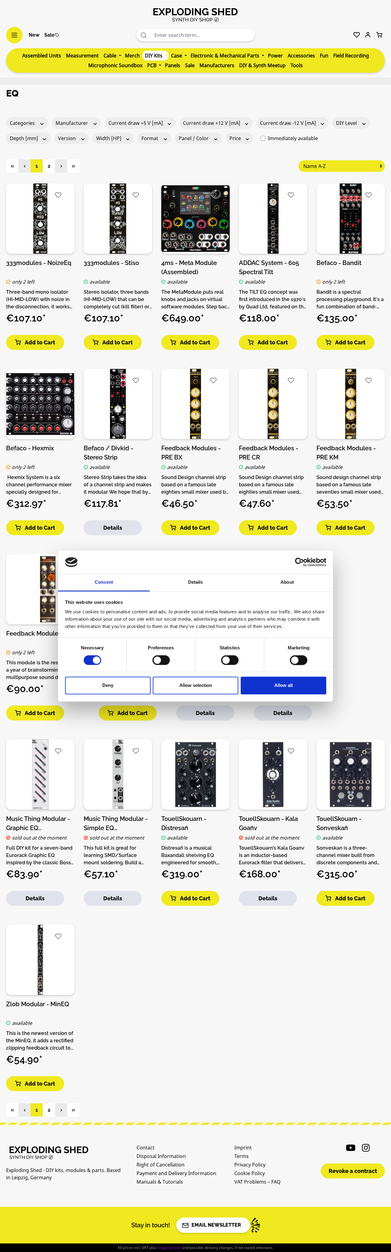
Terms (241, 1156)
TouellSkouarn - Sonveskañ (338, 823)
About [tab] (287, 582)
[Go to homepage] (195, 14)
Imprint (243, 1147)
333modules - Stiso (111, 263)
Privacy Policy (249, 1164)
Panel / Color (194, 138)
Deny (107, 685)
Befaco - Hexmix (30, 448)
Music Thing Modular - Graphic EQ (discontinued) (38, 823)
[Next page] (61, 165)
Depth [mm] (24, 138)
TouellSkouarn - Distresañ (183, 823)
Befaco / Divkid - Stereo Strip (108, 452)
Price (235, 138)
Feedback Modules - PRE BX (191, 452)
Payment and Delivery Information (176, 1173)
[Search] (144, 35)
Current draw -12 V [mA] (288, 123)
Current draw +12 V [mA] (212, 123)
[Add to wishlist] (58, 195)
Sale (49, 35)
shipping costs (169, 1247)
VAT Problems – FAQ (257, 1181)
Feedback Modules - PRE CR (268, 452)
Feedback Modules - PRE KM (346, 452)
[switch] (161, 660)
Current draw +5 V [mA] (136, 123)
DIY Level (347, 123)
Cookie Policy (249, 1173)
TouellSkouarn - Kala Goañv (268, 823)
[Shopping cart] (379, 35)
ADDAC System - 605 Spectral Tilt (269, 267)
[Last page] (73, 165)
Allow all (283, 685)
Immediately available (293, 138)
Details (112, 527)
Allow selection (195, 685)
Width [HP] (109, 138)
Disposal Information (161, 1156)
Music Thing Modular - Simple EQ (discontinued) (116, 823)
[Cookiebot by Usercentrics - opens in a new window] (299, 562)
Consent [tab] (104, 582)
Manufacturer (72, 123)
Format (150, 138)
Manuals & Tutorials (160, 1181)
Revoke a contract (353, 1171)
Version (67, 138)
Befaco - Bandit (338, 263)
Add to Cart (40, 342)
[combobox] (203, 35)
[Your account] (368, 35)
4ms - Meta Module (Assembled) (189, 267)
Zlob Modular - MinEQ (37, 1004)
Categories (23, 123)
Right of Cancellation (161, 1164)
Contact (146, 1147)
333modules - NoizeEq (38, 263)
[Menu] (14, 35)
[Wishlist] (356, 35)
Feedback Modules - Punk (43, 633)
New (34, 35)
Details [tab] (195, 582)
